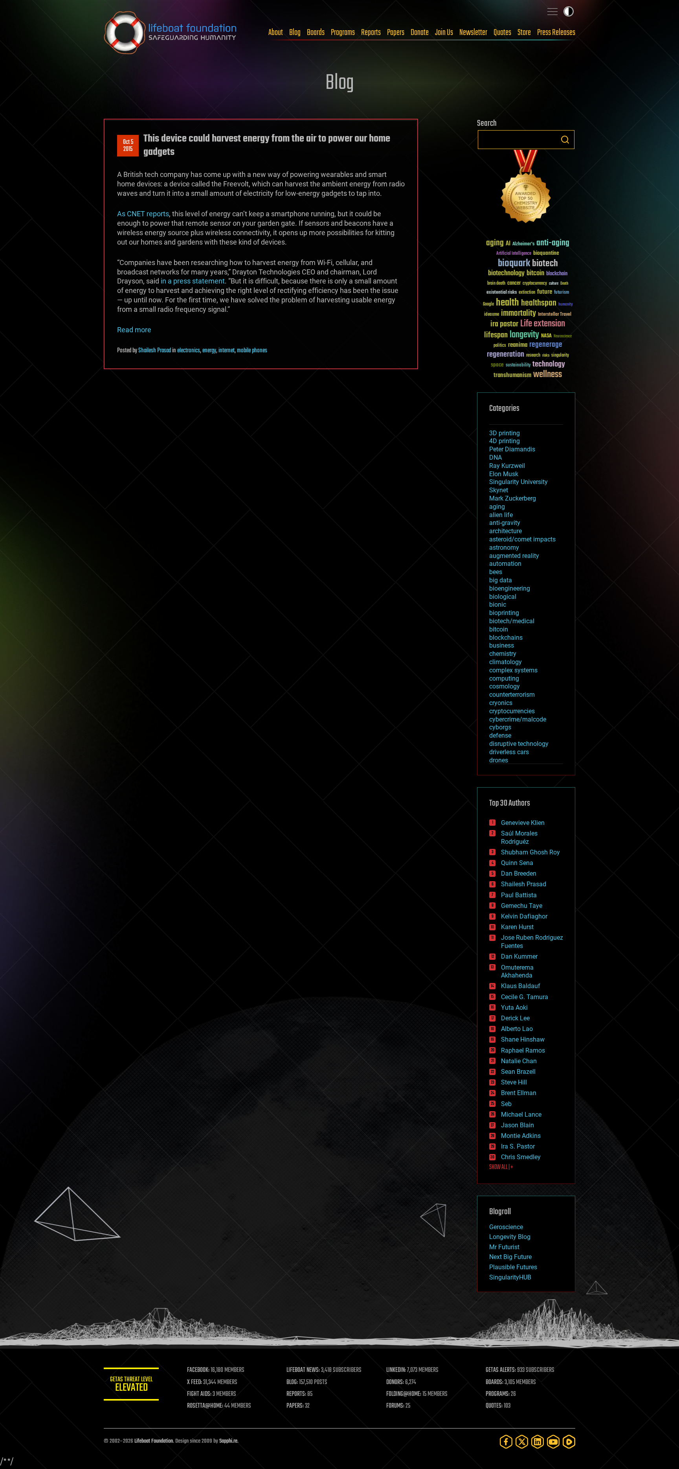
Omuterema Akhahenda (517, 971)
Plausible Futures (513, 1267)
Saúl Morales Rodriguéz (519, 837)
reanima (517, 345)
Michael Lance (521, 1114)
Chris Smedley (521, 1157)
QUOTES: (494, 1406)
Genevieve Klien (523, 823)
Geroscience (506, 1227)
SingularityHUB (510, 1277)
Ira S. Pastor (518, 1146)
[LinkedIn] (537, 1442)
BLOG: (292, 1382)
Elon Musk (503, 474)
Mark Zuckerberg (512, 498)
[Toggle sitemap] (552, 11)
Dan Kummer (519, 956)
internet (226, 351)
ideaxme (491, 315)
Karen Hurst (517, 927)
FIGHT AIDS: (199, 1394)
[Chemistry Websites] (526, 188)
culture (553, 284)
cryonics (500, 703)
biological (502, 596)
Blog (295, 32)
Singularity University (518, 482)
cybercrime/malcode (517, 719)
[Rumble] (569, 1442)
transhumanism (512, 375)
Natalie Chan (519, 1061)
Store (524, 32)
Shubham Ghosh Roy (530, 852)
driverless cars (509, 752)
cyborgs (500, 727)
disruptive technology (519, 743)
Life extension (542, 324)
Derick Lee (515, 1018)
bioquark (514, 263)
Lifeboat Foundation (153, 1441)
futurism (561, 293)
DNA (495, 457)
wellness (547, 375)
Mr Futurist (504, 1247)
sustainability (518, 365)
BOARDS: (494, 1382)
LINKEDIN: (396, 1370)
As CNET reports (143, 214)
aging (495, 243)
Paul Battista (519, 895)
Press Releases (556, 32)
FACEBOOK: (198, 1370)
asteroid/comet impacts (522, 539)
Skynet (498, 490)
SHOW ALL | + (501, 1167)
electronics (188, 351)
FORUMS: (395, 1406)
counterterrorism (512, 694)
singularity (560, 355)
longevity (524, 335)
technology (548, 364)
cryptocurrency (535, 283)
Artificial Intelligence (513, 253)
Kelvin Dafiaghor (524, 916)
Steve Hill (514, 1082)
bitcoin (535, 273)
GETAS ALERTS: (501, 1370)
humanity (565, 304)
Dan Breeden (518, 873)
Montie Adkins (521, 1135)
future (544, 292)
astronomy (504, 547)
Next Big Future (510, 1257)
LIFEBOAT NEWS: (303, 1370)
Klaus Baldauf (520, 986)
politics (500, 345)
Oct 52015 (128, 146)
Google (488, 304)
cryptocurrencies (512, 711)
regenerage (545, 345)
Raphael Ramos (523, 1050)
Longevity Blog (509, 1237)
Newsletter (473, 32)
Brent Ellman (518, 1093)
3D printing (504, 433)
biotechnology (506, 273)
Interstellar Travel (554, 315)
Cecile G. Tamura (524, 997)
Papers (395, 32)
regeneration (505, 354)
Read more (134, 330)
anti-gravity (504, 522)
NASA (546, 336)
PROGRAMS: (498, 1394)
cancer (514, 283)
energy (209, 351)
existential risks (501, 293)
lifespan (496, 335)
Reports (371, 32)
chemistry (502, 653)
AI (508, 244)
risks (545, 355)
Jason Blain (517, 1125)
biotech (545, 263)
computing (504, 678)
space (497, 364)
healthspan (538, 303)
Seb (506, 1104)
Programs (343, 32)
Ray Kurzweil (507, 465)
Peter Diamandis (512, 449)
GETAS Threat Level (131, 1385)
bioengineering (509, 588)
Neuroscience (563, 337)
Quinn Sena (517, 863)
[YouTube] (553, 1442)
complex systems (513, 670)
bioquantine (546, 253)
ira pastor (504, 324)
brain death (496, 283)
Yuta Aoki (514, 1007)
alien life (501, 515)
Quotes (502, 32)
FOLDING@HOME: (403, 1394)
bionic (497, 604)
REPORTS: (296, 1394)
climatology (505, 662)
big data (500, 580)
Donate (420, 32)
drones (498, 760)
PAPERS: (295, 1406)
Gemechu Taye (521, 905)
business (501, 645)
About (275, 32)
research (533, 355)
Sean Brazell (518, 1071)
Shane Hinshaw (523, 1039)
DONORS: (395, 1382)
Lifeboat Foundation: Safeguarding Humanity (170, 32)
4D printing (504, 441)
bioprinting (504, 613)
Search (565, 139)
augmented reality (514, 556)
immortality (518, 313)
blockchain (556, 274)
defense (500, 735)
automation (505, 563)
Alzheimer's (523, 244)
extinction (527, 292)
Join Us (444, 32)
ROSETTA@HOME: (205, 1406)
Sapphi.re (228, 1441)
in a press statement (193, 281)
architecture (505, 531)
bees (495, 572)
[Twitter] (522, 1442)
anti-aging (552, 243)
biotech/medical (511, 621)
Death (564, 284)
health (507, 303)
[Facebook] (506, 1442)
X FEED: (194, 1382)
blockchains (506, 637)
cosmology (504, 686)
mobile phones (252, 351)
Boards (316, 32)
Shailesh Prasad (154, 351)
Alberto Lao (517, 1029)
